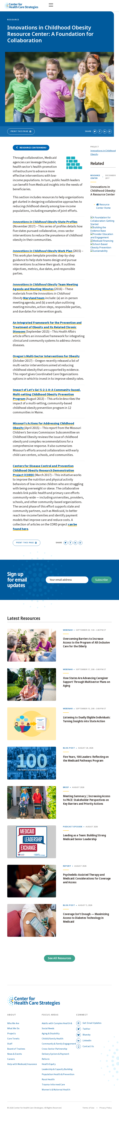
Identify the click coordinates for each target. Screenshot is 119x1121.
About (11, 1014)
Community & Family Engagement (59, 1043)
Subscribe (101, 580)
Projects (11, 1033)
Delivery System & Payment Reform (55, 1056)
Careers (11, 1059)
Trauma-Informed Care (53, 1084)
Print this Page (19, 131)
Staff (9, 1043)
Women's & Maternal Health (56, 1089)
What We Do (13, 1028)
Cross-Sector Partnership (54, 1048)
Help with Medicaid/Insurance (22, 1064)
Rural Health (48, 1079)
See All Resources (59, 958)
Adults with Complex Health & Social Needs (57, 1026)
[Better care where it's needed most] (21, 5)
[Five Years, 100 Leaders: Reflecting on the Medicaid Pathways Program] (31, 763)
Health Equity (49, 1064)
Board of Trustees (16, 1048)
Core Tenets (13, 1038)
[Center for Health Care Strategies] (33, 1004)
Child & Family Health (52, 1038)
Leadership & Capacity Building (57, 1069)
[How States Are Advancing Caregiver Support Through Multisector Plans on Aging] (31, 684)
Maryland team (34, 298)
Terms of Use (88, 1107)
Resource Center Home (103, 206)
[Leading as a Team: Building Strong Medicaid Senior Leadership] (31, 841)
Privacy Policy (106, 1107)
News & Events (14, 1054)
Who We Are (13, 1023)
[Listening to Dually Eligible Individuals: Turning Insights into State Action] (31, 723)
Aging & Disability (50, 1033)
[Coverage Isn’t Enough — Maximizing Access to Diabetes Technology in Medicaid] (31, 920)
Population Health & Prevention (58, 1074)
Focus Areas (50, 1014)
